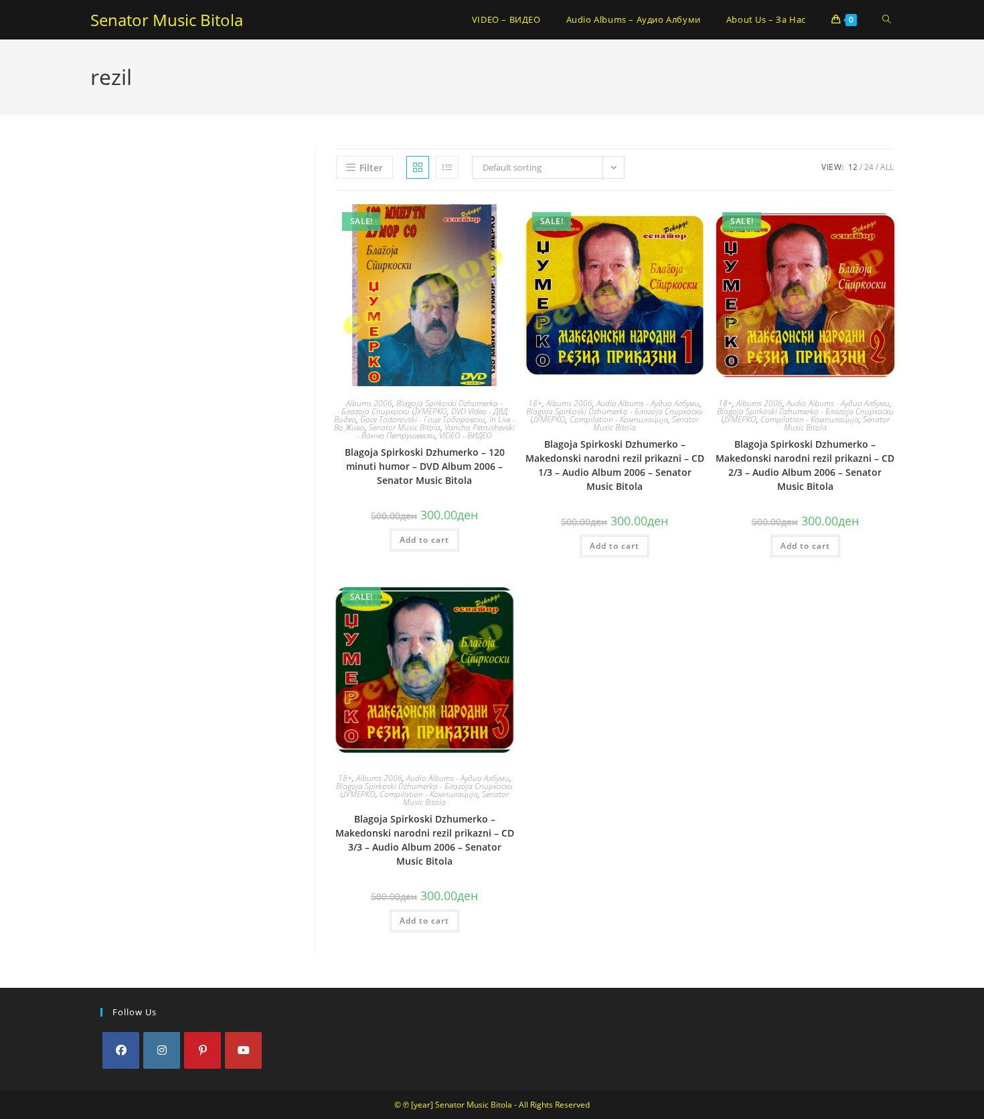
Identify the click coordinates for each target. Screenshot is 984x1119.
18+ (535, 403)
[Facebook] (120, 1050)
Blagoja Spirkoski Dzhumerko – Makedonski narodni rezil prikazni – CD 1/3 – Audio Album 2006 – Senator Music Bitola (614, 465)
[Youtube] (243, 1050)
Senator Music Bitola (166, 20)
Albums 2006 (369, 403)
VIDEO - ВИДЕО (465, 435)
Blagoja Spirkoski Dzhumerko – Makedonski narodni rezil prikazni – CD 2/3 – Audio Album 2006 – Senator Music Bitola (805, 465)
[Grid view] (417, 167)
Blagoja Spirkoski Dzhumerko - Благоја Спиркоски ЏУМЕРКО (422, 407)
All (887, 167)
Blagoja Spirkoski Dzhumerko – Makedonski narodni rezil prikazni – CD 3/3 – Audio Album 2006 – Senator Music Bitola (424, 839)
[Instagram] (161, 1050)
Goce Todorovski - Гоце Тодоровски (422, 419)
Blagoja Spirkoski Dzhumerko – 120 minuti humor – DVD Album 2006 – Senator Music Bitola (425, 466)
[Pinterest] (202, 1050)
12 (852, 167)
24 (869, 167)
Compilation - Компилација (619, 419)
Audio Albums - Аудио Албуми (648, 403)
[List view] (447, 167)
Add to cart (424, 539)
